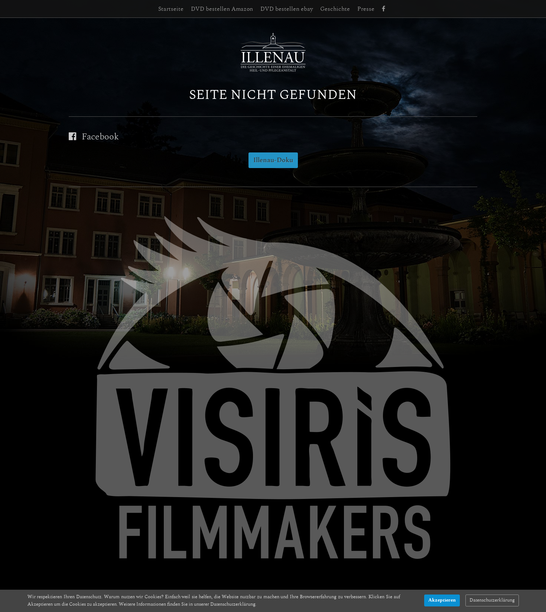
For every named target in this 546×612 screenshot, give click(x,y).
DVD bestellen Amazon (222, 9)
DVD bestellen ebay (286, 9)
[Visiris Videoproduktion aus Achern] (273, 388)
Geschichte (335, 9)
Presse (365, 9)
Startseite (170, 9)
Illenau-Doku (273, 160)
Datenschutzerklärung (492, 600)
